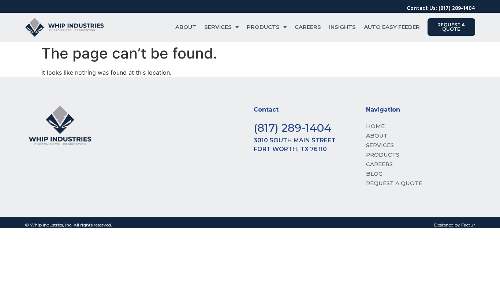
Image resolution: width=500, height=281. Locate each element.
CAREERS (379, 164)
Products (263, 26)
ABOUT (377, 135)
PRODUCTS (382, 154)
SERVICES (380, 145)
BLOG (374, 173)
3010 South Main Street (295, 140)
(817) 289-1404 (293, 128)
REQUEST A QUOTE (394, 183)
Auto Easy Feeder (392, 26)
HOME (375, 126)
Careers (308, 26)
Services (218, 26)
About (185, 26)
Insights (342, 26)
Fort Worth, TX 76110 (290, 149)
